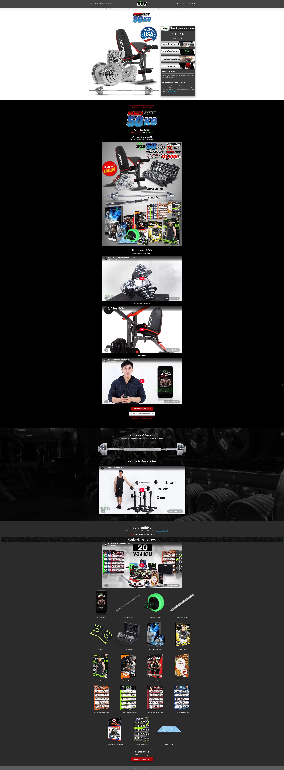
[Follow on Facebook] (177, 3)
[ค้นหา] (181, 3)
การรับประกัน (166, 9)
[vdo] (282, 385)
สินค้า (111, 9)
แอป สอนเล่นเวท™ (141, 9)
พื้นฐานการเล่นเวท (151, 9)
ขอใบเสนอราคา (175, 9)
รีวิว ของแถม (132, 9)
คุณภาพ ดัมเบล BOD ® (121, 9)
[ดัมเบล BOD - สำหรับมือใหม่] (142, 4)
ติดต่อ (159, 9)
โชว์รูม (106, 9)
